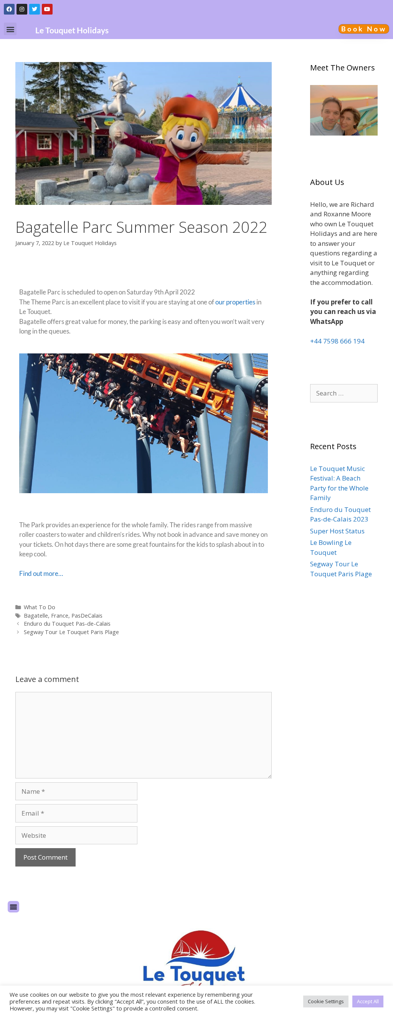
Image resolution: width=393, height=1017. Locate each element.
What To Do (39, 607)
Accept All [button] (368, 1001)
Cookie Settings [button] (326, 1001)
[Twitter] (34, 9)
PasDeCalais (86, 615)
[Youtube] (47, 9)
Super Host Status (337, 530)
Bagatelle (36, 615)
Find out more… (41, 573)
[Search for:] (344, 393)
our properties (235, 302)
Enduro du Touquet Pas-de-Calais (67, 623)
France (59, 615)
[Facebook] (9, 9)
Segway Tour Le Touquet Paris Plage (71, 632)
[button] (10, 29)
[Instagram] (22, 9)
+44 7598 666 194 (337, 341)
